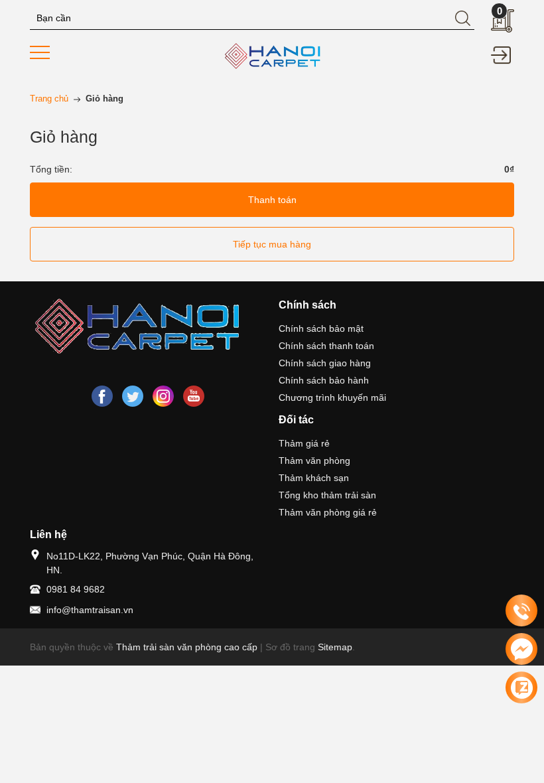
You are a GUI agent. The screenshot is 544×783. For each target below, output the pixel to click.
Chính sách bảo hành (324, 380)
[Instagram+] (163, 396)
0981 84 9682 (75, 589)
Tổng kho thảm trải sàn (327, 495)
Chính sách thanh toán (326, 345)
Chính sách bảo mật (321, 328)
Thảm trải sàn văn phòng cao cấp (186, 647)
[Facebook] (102, 396)
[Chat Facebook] (521, 649)
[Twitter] (132, 396)
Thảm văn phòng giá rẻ (328, 512)
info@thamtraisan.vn (89, 610)
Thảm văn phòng (314, 460)
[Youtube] (193, 396)
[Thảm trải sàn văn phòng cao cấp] (272, 56)
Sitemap (335, 647)
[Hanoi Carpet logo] (147, 328)
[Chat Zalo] (521, 687)
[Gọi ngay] (521, 611)
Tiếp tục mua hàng (272, 244)
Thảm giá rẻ (304, 443)
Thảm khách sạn (314, 477)
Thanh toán (272, 199)
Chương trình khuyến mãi (332, 397)
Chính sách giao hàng (325, 363)
